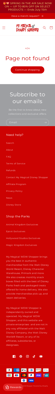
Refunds (10, 170)
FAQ (8, 156)
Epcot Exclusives (15, 231)
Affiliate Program (16, 184)
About (9, 149)
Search (10, 143)
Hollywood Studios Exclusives (23, 238)
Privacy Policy (14, 191)
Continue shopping (27, 69)
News (9, 198)
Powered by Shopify (40, 386)
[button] (3, 27)
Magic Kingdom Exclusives (21, 245)
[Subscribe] (45, 122)
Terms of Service (15, 163)
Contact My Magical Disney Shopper (27, 177)
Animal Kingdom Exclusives (22, 224)
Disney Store (13, 204)
